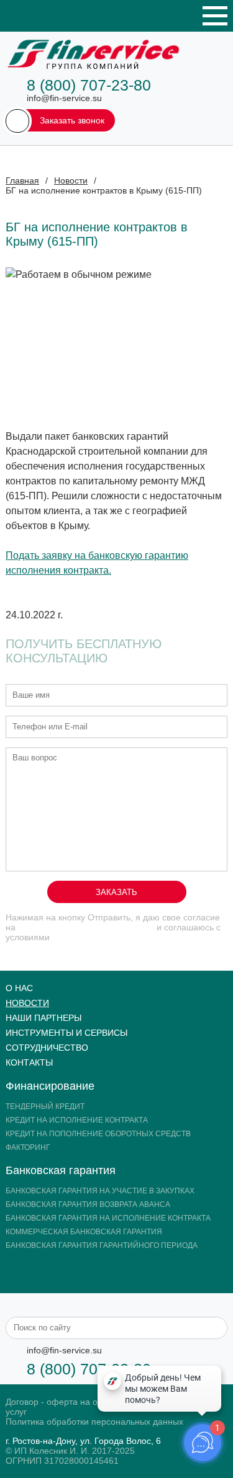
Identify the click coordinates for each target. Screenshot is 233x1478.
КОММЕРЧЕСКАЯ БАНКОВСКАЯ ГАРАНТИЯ (84, 1231)
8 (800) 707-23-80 (89, 85)
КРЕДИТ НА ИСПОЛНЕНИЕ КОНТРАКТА (77, 1120)
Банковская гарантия (61, 1170)
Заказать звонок (72, 120)
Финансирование (50, 1086)
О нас (19, 988)
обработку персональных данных (86, 927)
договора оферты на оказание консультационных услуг (91, 942)
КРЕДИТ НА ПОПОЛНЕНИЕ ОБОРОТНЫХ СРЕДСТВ (98, 1133)
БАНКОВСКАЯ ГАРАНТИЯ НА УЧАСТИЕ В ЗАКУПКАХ (100, 1190)
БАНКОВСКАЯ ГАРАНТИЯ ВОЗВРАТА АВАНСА (88, 1204)
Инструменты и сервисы (66, 1033)
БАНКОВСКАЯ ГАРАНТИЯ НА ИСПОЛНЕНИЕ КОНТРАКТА (108, 1218)
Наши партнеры (43, 1018)
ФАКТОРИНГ (28, 1147)
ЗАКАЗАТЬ (116, 892)
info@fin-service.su (64, 98)
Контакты (29, 1062)
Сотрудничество (47, 1048)
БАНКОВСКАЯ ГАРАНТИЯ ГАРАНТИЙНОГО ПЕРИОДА (102, 1245)
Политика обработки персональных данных (94, 1422)
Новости (71, 180)
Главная (22, 180)
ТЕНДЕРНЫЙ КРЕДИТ (45, 1106)
